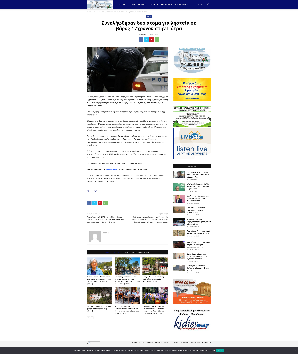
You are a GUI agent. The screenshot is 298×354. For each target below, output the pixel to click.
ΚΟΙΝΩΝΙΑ (142, 4)
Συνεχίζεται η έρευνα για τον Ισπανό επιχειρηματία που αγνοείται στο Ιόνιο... (198, 256)
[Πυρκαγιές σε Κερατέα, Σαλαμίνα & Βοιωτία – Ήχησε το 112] (179, 268)
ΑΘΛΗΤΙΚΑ (167, 343)
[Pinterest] (151, 39)
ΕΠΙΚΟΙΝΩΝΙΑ (206, 343)
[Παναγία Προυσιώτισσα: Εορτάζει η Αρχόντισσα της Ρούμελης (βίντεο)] (99, 295)
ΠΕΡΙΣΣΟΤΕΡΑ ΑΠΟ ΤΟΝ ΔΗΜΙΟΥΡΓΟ (135, 252)
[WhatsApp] (157, 39)
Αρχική (122, 4)
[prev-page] (88, 317)
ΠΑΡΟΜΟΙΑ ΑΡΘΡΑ (112, 252)
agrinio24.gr (92, 190)
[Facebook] (198, 4)
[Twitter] (146, 39)
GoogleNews (111, 169)
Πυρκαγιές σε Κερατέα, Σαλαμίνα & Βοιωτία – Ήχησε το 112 (198, 268)
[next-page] (92, 317)
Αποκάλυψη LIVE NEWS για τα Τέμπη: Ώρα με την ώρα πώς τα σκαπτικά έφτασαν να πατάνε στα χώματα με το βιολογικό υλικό (105, 219)
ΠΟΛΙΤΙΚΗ (154, 4)
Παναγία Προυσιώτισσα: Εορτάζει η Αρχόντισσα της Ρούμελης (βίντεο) (99, 308)
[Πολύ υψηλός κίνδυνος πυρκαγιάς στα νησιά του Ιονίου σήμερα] (179, 209)
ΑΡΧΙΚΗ (134, 343)
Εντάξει (220, 350)
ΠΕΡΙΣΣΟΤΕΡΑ (180, 4)
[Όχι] (295, 350)
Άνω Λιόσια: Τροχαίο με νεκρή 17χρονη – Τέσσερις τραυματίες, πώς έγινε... (198, 244)
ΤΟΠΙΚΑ (132, 4)
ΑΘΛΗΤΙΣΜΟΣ (166, 4)
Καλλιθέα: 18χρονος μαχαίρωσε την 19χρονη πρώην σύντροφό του (199, 221)
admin (144, 34)
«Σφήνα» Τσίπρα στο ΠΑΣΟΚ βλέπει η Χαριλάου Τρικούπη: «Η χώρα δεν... (198, 186)
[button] (208, 5)
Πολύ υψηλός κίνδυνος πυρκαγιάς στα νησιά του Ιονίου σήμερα (197, 210)
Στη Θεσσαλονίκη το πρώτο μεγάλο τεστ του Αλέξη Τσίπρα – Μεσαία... (198, 198)
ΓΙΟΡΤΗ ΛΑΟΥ (195, 343)
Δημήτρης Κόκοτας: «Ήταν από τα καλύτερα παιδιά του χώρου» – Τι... (198, 175)
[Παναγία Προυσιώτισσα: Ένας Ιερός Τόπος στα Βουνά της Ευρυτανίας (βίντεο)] (155, 266)
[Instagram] (202, 4)
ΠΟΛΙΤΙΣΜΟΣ (185, 343)
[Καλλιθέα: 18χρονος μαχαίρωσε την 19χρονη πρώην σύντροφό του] (179, 222)
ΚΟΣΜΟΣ (176, 343)
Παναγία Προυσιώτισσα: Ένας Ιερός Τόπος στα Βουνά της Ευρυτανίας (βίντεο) (153, 279)
